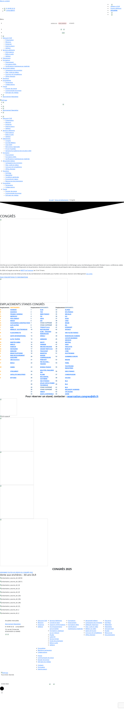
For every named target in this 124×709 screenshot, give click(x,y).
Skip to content (5, 1)
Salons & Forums (90, 631)
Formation (6, 153)
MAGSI (12, 321)
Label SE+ (53, 637)
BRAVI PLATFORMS (16, 353)
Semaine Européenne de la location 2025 (18, 151)
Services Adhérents (56, 621)
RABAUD (13, 347)
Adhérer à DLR (54, 23)
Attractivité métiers (9, 68)
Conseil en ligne (55, 623)
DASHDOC (13, 312)
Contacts (40, 665)
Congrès (8, 141)
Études (52, 635)
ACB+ (12, 327)
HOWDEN (13, 310)
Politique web (14, 684)
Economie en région (11, 179)
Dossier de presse (11, 88)
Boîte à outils (9, 54)
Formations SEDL (10, 64)
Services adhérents (9, 50)
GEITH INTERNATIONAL (18, 336)
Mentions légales (24, 684)
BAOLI (12, 363)
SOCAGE (67, 378)
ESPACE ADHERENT (62, 23)
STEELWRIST (14, 371)
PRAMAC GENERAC (16, 314)
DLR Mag (8, 173)
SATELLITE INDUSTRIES (17, 374)
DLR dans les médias (11, 93)
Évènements (7, 58)
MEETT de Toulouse (27, 270)
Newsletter (8, 175)
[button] (2, 688)
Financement (9, 62)
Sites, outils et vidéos (12, 72)
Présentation (9, 40)
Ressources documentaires (14, 181)
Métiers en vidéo (90, 629)
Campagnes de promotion (13, 70)
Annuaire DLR (109, 629)
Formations (6, 60)
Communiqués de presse (13, 90)
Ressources (108, 633)
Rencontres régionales (12, 147)
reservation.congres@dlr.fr (83, 396)
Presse (5, 86)
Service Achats (54, 639)
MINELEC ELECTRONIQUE (18, 329)
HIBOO (42, 392)
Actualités (71, 23)
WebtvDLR (108, 625)
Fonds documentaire (56, 641)
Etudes (107, 631)
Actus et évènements (61, 200)
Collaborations (10, 84)
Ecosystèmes (7, 80)
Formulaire (41, 667)
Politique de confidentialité (39, 684)
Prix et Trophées (10, 149)
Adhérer (8, 48)
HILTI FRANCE (44, 381)
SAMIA (12, 367)
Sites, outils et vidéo (91, 627)
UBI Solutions (14, 360)
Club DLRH (8, 145)
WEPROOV (13, 316)
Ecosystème (6, 183)
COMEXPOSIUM (70, 374)
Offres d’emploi (10, 76)
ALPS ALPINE (14, 325)
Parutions (6, 78)
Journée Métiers (10, 143)
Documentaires (110, 635)
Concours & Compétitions (13, 74)
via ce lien (89, 274)
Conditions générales (12, 177)
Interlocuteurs (10, 46)
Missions (8, 42)
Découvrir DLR (7, 38)
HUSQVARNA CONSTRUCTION (20, 323)
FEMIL (67, 363)
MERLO (12, 344)
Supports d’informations (57, 625)
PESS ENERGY (14, 318)
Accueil (51, 200)
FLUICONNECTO (15, 333)
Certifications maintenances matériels (17, 66)
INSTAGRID (14, 349)
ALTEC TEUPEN (15, 339)
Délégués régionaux (91, 625)
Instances (8, 44)
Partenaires (9, 82)
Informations (9, 52)
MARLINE (13, 351)
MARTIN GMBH (15, 342)
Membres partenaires (45, 650)
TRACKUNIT (44, 351)
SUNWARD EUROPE (71, 356)
